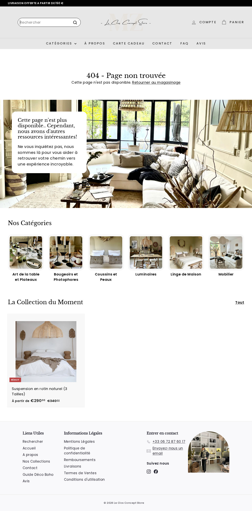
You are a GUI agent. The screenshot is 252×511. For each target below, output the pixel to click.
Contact (162, 43)
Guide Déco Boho (38, 474)
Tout (239, 302)
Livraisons (72, 466)
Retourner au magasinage (156, 82)
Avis (201, 43)
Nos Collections (36, 461)
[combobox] (49, 22)
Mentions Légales (79, 441)
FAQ (184, 43)
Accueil (29, 448)
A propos (30, 454)
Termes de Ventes (80, 473)
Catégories (59, 43)
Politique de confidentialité (77, 451)
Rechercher (33, 441)
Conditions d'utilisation (84, 479)
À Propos (94, 43)
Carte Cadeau (129, 43)
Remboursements (79, 459)
